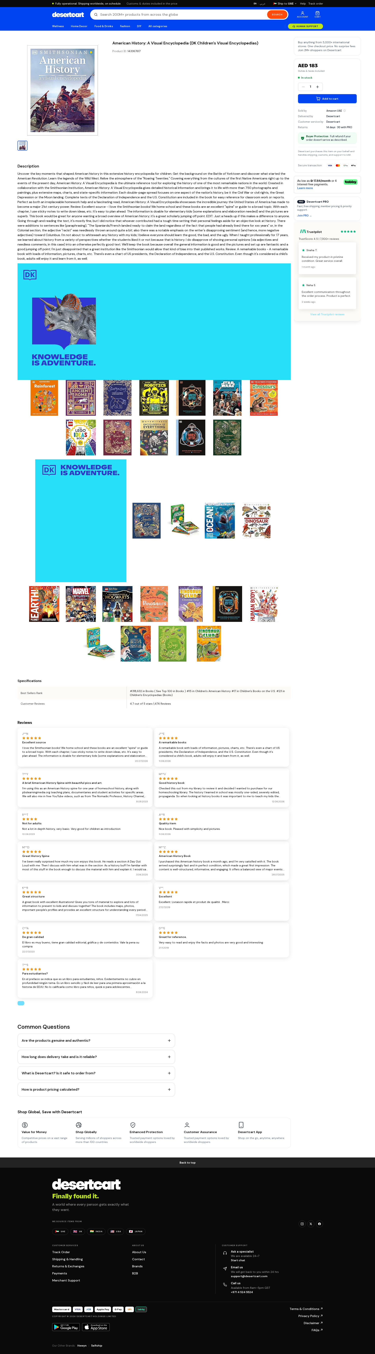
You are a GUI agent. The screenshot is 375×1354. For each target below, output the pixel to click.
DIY (139, 26)
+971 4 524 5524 (242, 1292)
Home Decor (79, 26)
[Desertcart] (68, 14)
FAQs (317, 1330)
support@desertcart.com (249, 1276)
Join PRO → (304, 215)
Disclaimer (313, 1323)
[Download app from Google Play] (66, 1327)
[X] (310, 1223)
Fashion (125, 26)
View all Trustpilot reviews (327, 314)
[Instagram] (302, 1223)
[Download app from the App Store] (96, 1327)
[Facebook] (319, 1223)
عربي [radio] (263, 3)
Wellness (58, 26)
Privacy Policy (310, 1316)
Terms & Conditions (306, 1309)
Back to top (188, 1162)
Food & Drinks (103, 26)
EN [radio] (255, 3)
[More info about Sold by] (344, 110)
